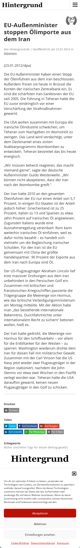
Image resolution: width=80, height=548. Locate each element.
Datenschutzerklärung (43, 543)
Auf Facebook (29, 426)
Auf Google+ (51, 426)
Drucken (13, 410)
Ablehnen (40, 524)
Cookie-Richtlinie (20, 543)
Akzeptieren (40, 513)
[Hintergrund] (22, 5)
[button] (74, 474)
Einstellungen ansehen (40, 535)
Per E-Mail (57, 431)
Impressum (63, 543)
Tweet (12, 426)
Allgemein (10, 53)
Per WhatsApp (36, 431)
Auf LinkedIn (15, 431)
